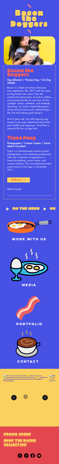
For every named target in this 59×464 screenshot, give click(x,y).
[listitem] (26, 397)
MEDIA (29, 285)
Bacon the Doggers (29, 18)
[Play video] (26, 398)
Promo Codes (17, 434)
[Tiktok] (26, 455)
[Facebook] (32, 455)
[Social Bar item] (39, 455)
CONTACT (28, 361)
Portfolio (29, 324)
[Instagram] (20, 455)
